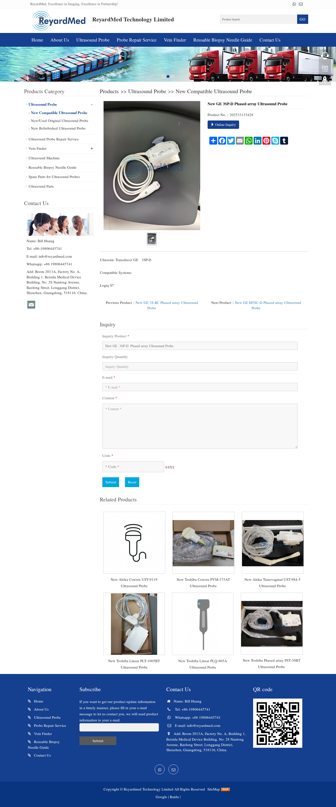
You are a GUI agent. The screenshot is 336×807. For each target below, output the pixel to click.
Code (107, 455)
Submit (110, 481)
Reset (132, 481)
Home (37, 40)
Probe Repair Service (136, 40)
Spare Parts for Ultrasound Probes (54, 176)
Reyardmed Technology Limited (148, 789)
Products (109, 91)
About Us (59, 40)
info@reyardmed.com (55, 256)
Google (161, 796)
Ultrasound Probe (92, 40)
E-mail (108, 377)
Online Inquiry (225, 124)
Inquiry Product (115, 335)
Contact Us (270, 40)
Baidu (174, 796)
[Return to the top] (325, 81)
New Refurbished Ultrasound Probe (58, 128)
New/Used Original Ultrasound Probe (59, 120)
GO (302, 19)
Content (109, 397)
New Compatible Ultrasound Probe (214, 91)
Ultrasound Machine (44, 157)
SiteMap (213, 789)
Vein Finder (175, 40)
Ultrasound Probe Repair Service (54, 138)
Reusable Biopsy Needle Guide (222, 40)
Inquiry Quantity (115, 356)
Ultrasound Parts (41, 186)
